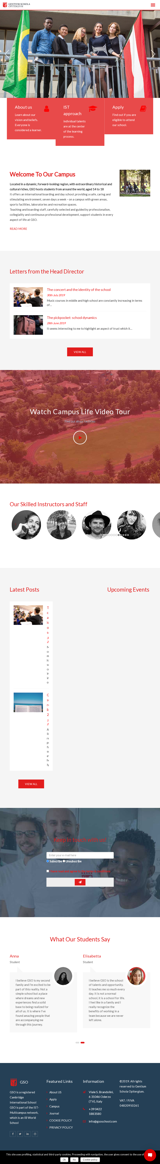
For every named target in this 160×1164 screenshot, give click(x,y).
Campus (54, 1106)
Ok (64, 1159)
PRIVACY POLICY (61, 1127)
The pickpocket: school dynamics (72, 317)
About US (55, 1092)
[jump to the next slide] (153, 54)
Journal (54, 1113)
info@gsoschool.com (103, 1121)
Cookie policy (90, 1159)
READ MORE (18, 228)
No (74, 1159)
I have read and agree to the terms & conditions (80, 871)
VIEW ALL (80, 352)
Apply (118, 107)
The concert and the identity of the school (79, 289)
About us (23, 107)
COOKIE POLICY (60, 1120)
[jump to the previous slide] (7, 54)
